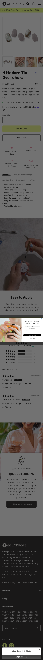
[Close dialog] (41, 319)
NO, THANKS (32, 338)
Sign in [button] (20, 657)
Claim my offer (32, 335)
